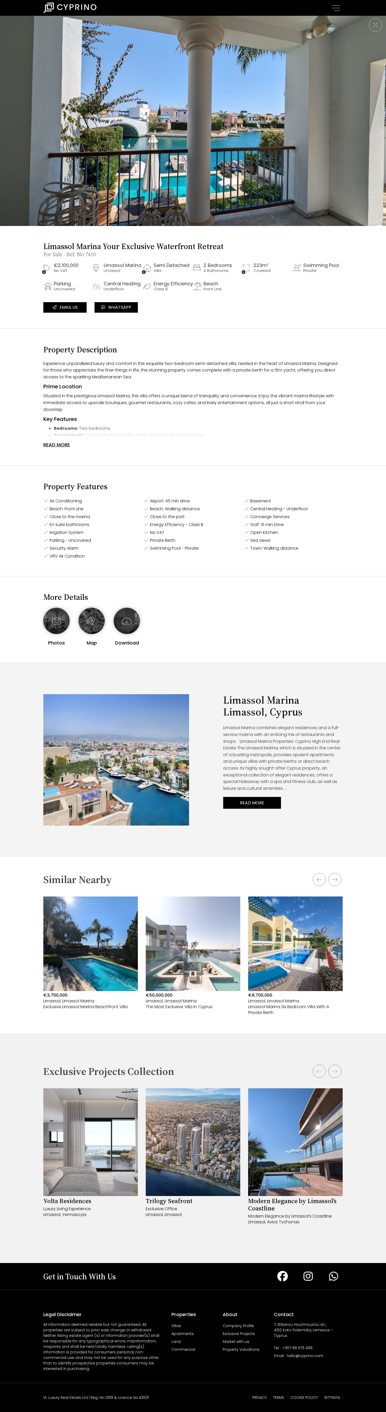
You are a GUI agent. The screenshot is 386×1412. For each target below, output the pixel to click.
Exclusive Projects (239, 1333)
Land (176, 1341)
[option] (90, 960)
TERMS (278, 1397)
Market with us (236, 1341)
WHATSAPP (118, 307)
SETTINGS (332, 1397)
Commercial (183, 1349)
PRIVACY (259, 1397)
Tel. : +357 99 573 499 (293, 1348)
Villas (176, 1325)
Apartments (182, 1333)
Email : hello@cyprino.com (298, 1355)
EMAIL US (67, 307)
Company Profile (238, 1325)
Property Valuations (241, 1349)
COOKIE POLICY (304, 1397)
